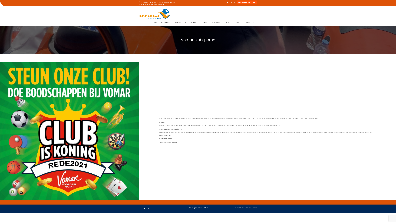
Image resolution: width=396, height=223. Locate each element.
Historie (154, 22)
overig (227, 22)
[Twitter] (231, 2)
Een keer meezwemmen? (247, 2)
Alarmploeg (179, 22)
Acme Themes (252, 208)
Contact (238, 22)
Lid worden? (216, 22)
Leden (204, 22)
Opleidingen (165, 22)
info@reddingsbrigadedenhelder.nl (164, 2)
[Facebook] (227, 2)
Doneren (248, 22)
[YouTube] (234, 2)
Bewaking (193, 22)
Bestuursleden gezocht (152, 5)
